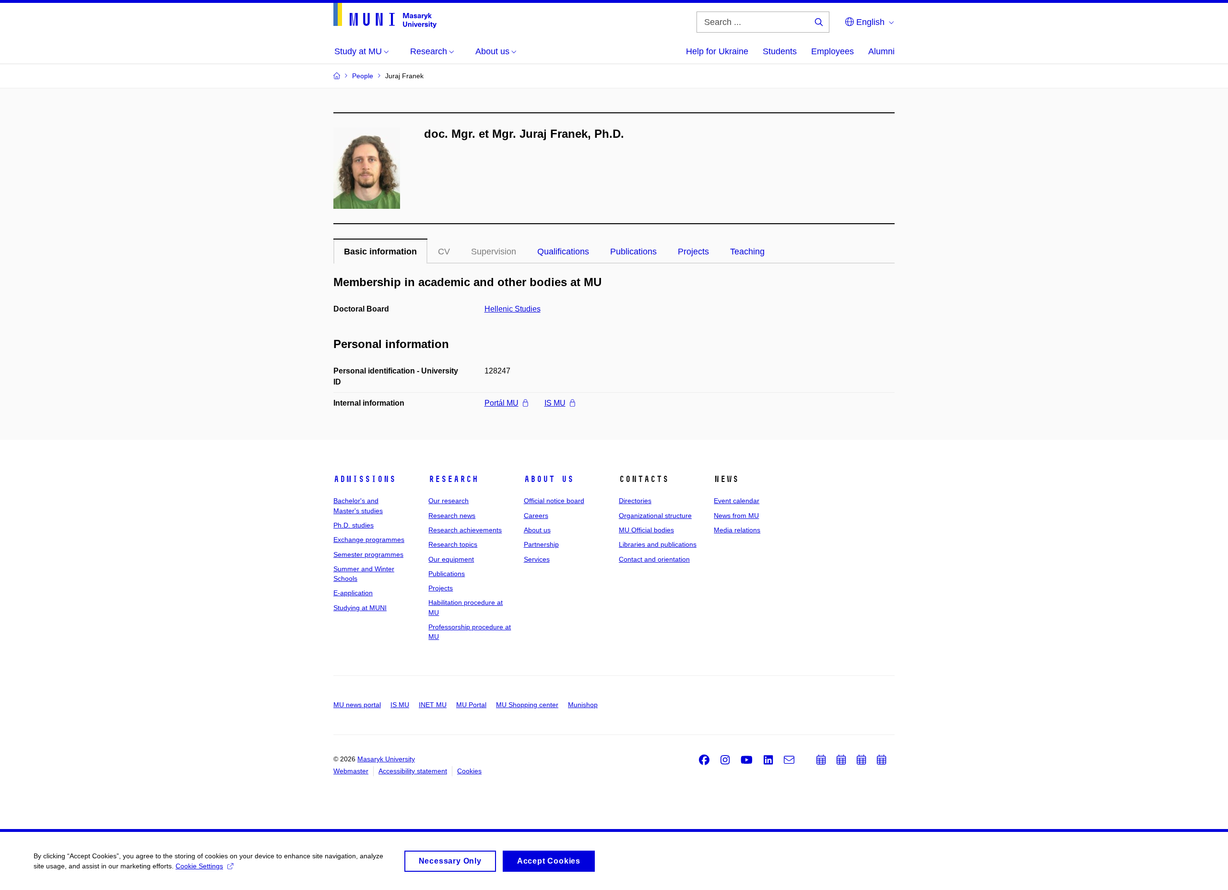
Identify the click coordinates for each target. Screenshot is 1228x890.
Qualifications (563, 251)
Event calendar (736, 501)
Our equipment (451, 559)
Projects (693, 251)
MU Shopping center (527, 705)
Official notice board (554, 501)
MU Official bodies (646, 530)
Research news (451, 515)
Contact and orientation (654, 559)
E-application (353, 593)
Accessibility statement (412, 771)
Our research (448, 501)
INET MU (433, 705)
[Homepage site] (385, 15)
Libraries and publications (658, 544)
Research (453, 479)
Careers (536, 515)
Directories (635, 501)
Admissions (364, 479)
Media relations (737, 530)
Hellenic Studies (512, 309)
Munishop (583, 705)
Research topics (452, 544)
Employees (832, 51)
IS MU (555, 403)
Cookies (469, 771)
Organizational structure (655, 515)
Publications (633, 251)
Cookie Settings (199, 866)
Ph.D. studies (353, 525)
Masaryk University (386, 759)
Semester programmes (368, 554)
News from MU (736, 515)
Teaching (747, 251)
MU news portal (357, 705)
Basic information (380, 251)
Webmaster (350, 771)
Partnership (541, 544)
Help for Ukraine (717, 51)
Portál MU (501, 403)
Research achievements (465, 530)
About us (549, 479)
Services (537, 559)
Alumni (881, 51)
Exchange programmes (368, 539)
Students (780, 51)
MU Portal (471, 705)
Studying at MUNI (360, 608)
